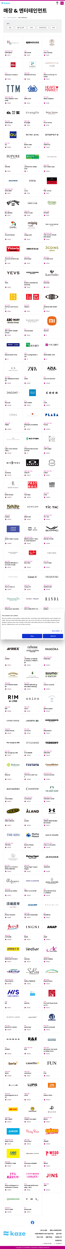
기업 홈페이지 (59, 1243)
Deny (32, 636)
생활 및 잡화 (20, 28)
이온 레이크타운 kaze (12, 17)
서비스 (31, 28)
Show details (56, 631)
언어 (57, 4)
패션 (10, 28)
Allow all (53, 636)
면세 (53, 28)
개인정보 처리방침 (48, 1243)
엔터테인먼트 (43, 28)
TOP (4, 17)
